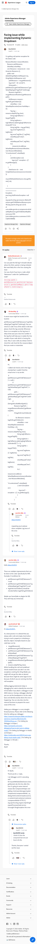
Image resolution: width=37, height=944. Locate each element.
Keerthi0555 (12, 49)
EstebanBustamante (14, 256)
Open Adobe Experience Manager (19, 24)
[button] (10, 45)
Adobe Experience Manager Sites (11, 9)
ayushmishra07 (13, 624)
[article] (18, 280)
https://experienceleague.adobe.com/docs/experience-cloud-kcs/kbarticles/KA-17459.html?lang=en (18, 718)
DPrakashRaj (12, 311)
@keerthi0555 (16, 520)
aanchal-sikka (19, 513)
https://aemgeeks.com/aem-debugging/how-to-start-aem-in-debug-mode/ (17, 728)
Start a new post (20, 240)
